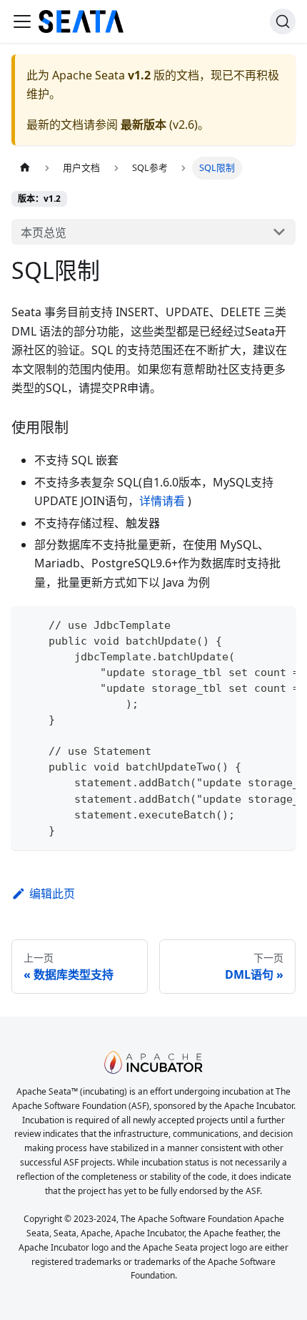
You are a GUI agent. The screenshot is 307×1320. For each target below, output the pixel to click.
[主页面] (25, 168)
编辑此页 (52, 893)
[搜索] (283, 21)
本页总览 (43, 232)
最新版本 (143, 124)
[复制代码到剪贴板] (278, 624)
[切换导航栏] (22, 21)
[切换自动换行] (252, 624)
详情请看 (162, 501)
